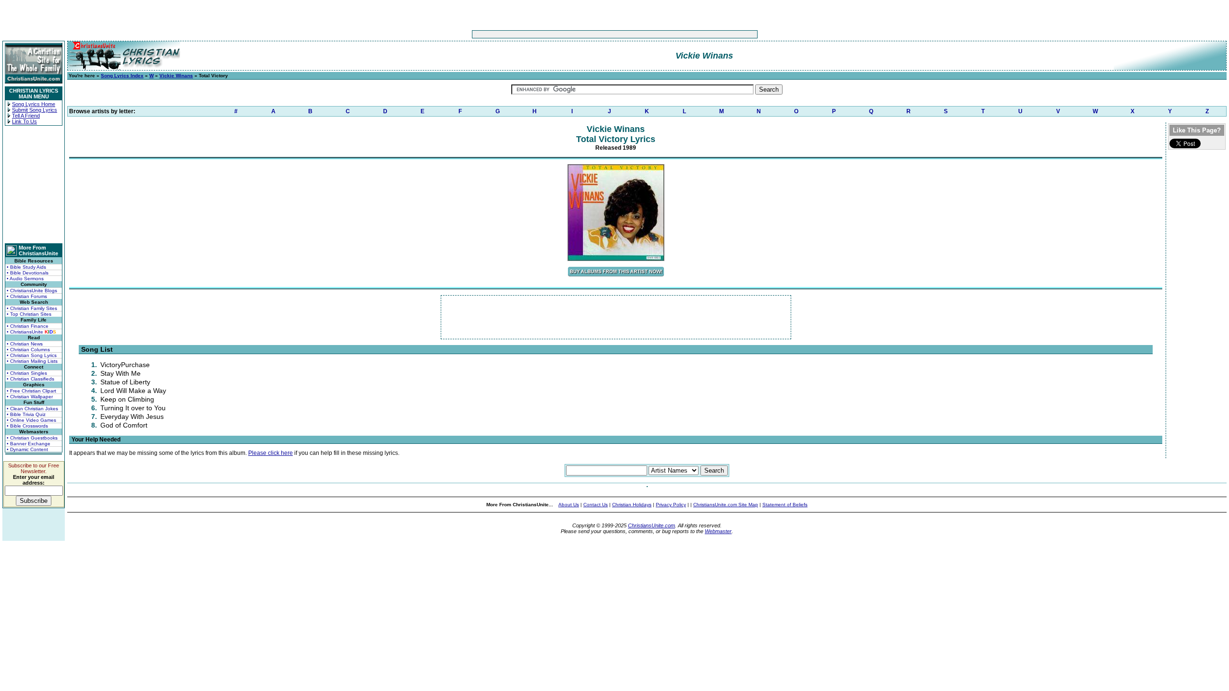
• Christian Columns (28, 349)
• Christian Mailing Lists (32, 361)
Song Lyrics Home (33, 104)
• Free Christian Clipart (31, 390)
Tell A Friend (26, 116)
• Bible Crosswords (27, 426)
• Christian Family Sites (32, 308)
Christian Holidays (631, 504)
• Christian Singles (27, 373)
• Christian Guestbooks (32, 438)
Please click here (270, 453)
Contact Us (595, 504)
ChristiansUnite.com (651, 525)
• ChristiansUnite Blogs (32, 290)
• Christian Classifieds (30, 378)
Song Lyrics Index (122, 75)
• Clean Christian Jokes (32, 408)
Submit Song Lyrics (34, 110)
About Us (568, 504)
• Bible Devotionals (27, 272)
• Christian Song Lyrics (32, 355)
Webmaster (718, 531)
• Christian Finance (27, 326)
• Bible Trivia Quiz (26, 414)
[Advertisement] (584, 34)
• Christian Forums (27, 296)
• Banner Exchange (28, 443)
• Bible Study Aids (26, 267)
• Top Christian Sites (29, 314)
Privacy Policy (671, 504)
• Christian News (25, 343)
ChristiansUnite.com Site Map (725, 504)
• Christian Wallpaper (30, 396)
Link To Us (24, 121)
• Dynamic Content (27, 449)
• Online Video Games (31, 420)
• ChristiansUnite (31, 331)
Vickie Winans (176, 75)
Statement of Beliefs (784, 504)
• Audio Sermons (25, 278)
